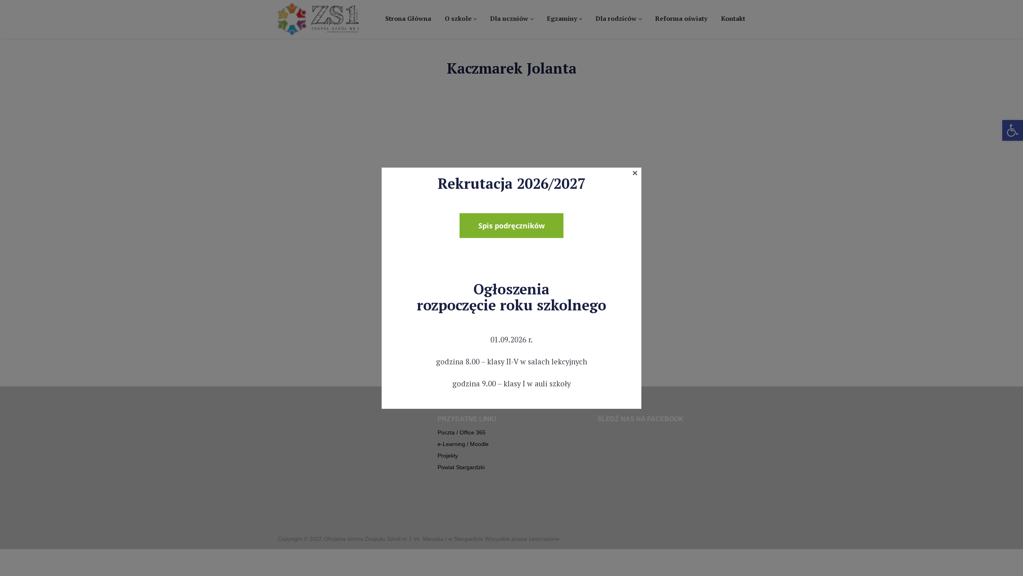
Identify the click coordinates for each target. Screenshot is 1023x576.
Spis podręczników (511, 225)
